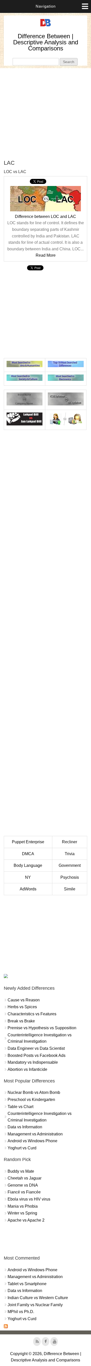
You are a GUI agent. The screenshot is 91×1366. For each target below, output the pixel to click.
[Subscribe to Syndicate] (6, 1327)
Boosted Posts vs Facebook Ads (36, 1055)
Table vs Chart (20, 1107)
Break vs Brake (21, 1021)
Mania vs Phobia (23, 1206)
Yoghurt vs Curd (22, 1148)
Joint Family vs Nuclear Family (35, 1305)
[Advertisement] (45, 113)
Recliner (69, 842)
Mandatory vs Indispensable (33, 1062)
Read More (46, 255)
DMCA (28, 854)
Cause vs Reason (24, 1000)
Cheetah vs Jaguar (24, 1178)
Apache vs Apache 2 (26, 1220)
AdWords (28, 889)
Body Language (28, 865)
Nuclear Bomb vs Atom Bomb (34, 1092)
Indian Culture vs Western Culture (38, 1298)
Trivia (70, 854)
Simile (69, 889)
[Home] (45, 26)
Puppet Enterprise (28, 842)
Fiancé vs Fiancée (24, 1192)
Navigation (46, 6)
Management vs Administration (35, 1134)
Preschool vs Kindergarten (31, 1099)
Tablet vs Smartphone (27, 1284)
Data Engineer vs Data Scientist (36, 1048)
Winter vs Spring (22, 1213)
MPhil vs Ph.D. (21, 1311)
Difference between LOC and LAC (45, 216)
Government (70, 865)
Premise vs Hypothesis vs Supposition (42, 1028)
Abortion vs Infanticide (27, 1069)
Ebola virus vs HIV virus (29, 1199)
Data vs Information (25, 1127)
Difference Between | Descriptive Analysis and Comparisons (45, 42)
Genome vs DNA (23, 1185)
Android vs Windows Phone (32, 1141)
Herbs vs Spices (22, 1007)
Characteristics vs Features (32, 1014)
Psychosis (69, 877)
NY (28, 877)
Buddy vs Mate (21, 1171)
